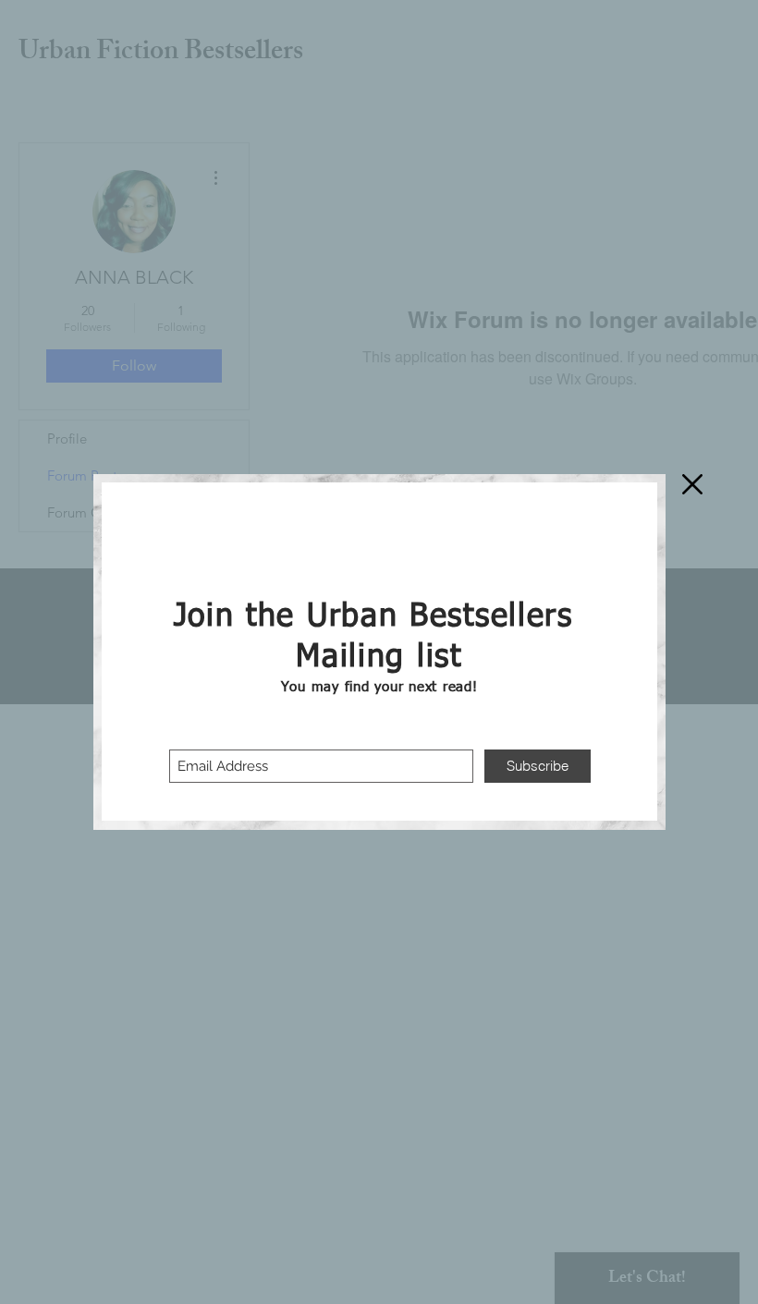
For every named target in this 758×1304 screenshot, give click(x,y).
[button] (692, 484)
